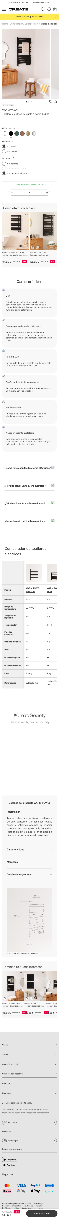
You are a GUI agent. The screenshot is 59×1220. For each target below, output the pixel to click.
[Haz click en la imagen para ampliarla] (29, 920)
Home (5, 24)
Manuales (12, 862)
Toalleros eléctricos (47, 24)
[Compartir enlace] (55, 101)
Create (5, 1045)
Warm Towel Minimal (33, 590)
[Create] (18, 9)
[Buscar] (43, 9)
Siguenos (6, 1093)
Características (15, 849)
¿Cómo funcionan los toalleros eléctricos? (28, 468)
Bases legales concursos (32, 1208)
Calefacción (31, 24)
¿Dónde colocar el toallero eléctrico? (25, 503)
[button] (5, 755)
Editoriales (7, 1083)
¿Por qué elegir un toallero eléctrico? (25, 485)
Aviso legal (39, 1203)
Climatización (16, 24)
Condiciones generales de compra (16, 1203)
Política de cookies (10, 1208)
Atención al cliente (10, 1064)
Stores (5, 1054)
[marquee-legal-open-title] (56, 16)
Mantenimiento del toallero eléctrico (25, 521)
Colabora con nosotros (12, 1074)
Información (13, 811)
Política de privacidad (11, 1206)
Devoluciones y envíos (19, 874)
